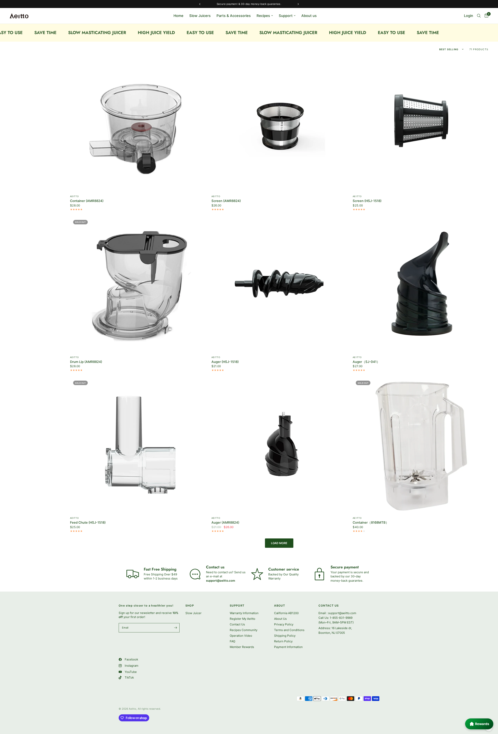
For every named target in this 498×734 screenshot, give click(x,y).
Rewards (482, 724)
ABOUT (279, 605)
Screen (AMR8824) (226, 201)
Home (178, 16)
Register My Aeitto (242, 619)
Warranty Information (244, 613)
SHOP (189, 605)
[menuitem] (178, 16)
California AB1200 (286, 613)
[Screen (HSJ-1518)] (420, 123)
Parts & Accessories (234, 16)
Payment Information (288, 647)
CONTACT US (328, 605)
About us (309, 16)
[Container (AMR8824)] (138, 123)
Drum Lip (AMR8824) (86, 362)
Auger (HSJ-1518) (225, 362)
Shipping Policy (284, 635)
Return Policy (283, 641)
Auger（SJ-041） (366, 362)
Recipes (263, 16)
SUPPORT (237, 605)
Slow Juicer (193, 613)
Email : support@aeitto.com (337, 613)
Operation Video (241, 635)
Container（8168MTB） (371, 522)
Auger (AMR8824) (225, 522)
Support (286, 16)
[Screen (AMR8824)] (279, 123)
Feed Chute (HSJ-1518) (88, 522)
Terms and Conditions (289, 630)
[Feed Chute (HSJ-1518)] (138, 445)
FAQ (232, 641)
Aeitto (74, 196)
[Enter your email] (176, 627)
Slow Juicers (200, 16)
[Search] (479, 16)
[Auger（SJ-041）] (420, 284)
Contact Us (237, 624)
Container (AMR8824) (86, 201)
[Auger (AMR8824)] (279, 445)
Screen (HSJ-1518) (367, 201)
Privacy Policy (283, 624)
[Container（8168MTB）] (420, 445)
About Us (280, 619)
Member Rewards (242, 647)
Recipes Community (243, 630)
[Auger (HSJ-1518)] (279, 284)
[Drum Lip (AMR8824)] (138, 284)
